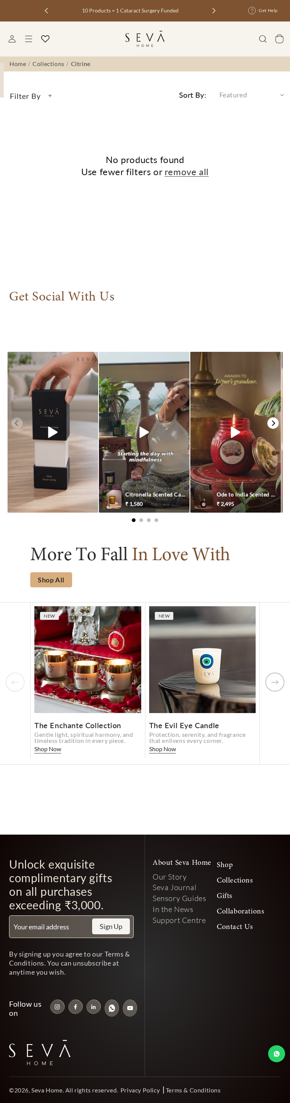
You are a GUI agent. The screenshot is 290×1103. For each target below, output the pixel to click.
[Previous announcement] (46, 10)
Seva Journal (174, 887)
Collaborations (240, 911)
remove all (187, 171)
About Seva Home (182, 863)
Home (17, 63)
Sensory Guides (179, 898)
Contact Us (235, 927)
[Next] (273, 423)
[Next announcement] (214, 10)
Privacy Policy (140, 1090)
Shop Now (47, 748)
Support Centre (179, 919)
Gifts (224, 896)
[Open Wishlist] (45, 39)
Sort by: (192, 94)
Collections (48, 63)
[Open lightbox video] (53, 432)
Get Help (268, 10)
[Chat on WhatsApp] (276, 1053)
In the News (173, 909)
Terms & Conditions (193, 1090)
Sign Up (111, 926)
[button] (28, 39)
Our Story (170, 876)
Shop (225, 865)
